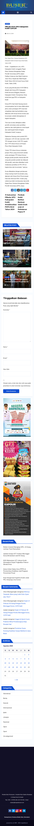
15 (25, 663)
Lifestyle (6, 717)
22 (25, 667)
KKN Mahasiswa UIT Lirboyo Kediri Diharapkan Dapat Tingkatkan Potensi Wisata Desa (17, 240)
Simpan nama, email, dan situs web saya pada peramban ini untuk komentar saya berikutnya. (17, 384)
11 (9, 663)
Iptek (4, 712)
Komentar (6, 310)
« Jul (16, 680)
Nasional (6, 722)
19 (13, 667)
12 (13, 663)
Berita (5, 698)
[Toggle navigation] (18, 12)
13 (17, 663)
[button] (31, 12)
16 (29, 663)
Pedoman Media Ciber (17, 817)
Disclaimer (27, 817)
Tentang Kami (7, 817)
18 (9, 667)
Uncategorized (8, 736)
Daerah (7, 23)
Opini (5, 726)
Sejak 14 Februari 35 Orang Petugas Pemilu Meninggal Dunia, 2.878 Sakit (16, 603)
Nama (5, 347)
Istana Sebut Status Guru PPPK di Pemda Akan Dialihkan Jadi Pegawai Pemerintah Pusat (15, 571)
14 (21, 663)
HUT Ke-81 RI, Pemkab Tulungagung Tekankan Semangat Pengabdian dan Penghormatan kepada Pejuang (17, 282)
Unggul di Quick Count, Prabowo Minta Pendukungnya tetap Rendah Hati (16, 621)
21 (21, 667)
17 (5, 667)
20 (17, 667)
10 (5, 663)
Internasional (7, 708)
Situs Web (6, 369)
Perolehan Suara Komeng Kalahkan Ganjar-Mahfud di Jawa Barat (17, 631)
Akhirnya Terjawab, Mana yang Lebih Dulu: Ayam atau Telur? (16, 594)
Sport (5, 731)
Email (5, 358)
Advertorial (6, 693)
